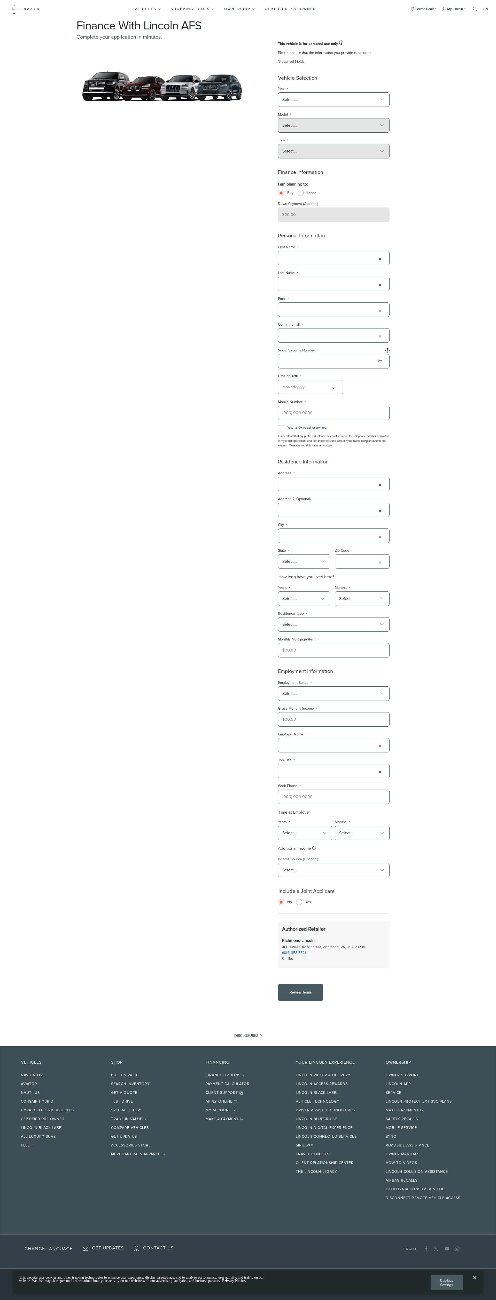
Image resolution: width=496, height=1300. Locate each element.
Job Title (286, 760)
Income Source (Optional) (298, 859)
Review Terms (301, 992)
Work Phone (289, 786)
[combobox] (330, 100)
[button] (148, 9)
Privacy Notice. (234, 1281)
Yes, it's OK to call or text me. (307, 428)
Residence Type (292, 613)
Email (284, 298)
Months (342, 587)
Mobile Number (292, 402)
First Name (288, 247)
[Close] (475, 1281)
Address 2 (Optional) (294, 499)
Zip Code (344, 550)
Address (286, 473)
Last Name (288, 273)
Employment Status (295, 682)
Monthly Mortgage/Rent (298, 639)
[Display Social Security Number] (380, 361)
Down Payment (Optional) (298, 204)
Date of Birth (289, 376)
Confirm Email (290, 324)
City (282, 525)
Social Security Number (298, 350)
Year (283, 88)
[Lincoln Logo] (26, 9)
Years (284, 587)
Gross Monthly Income (297, 708)
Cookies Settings (446, 1282)
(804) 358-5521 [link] (294, 953)
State (283, 550)
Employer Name (292, 734)
